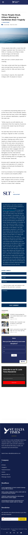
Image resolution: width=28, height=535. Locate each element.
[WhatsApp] (17, 532)
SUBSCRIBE (22, 519)
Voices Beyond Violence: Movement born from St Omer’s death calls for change (12, 501)
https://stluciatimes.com (9, 210)
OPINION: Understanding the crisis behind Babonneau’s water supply (18, 316)
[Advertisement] (14, 94)
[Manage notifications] (3, 518)
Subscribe (14, 382)
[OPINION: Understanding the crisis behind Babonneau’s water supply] (5, 316)
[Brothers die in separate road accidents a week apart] (5, 323)
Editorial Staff (6, 22)
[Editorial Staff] (7, 193)
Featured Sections (5, 469)
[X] (14, 532)
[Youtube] (21, 532)
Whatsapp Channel (6, 477)
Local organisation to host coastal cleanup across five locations (13, 488)
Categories (4, 467)
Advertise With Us (5, 474)
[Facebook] (7, 532)
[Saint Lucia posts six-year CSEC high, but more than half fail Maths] (5, 331)
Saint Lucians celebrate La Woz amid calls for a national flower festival (13, 492)
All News (3, 465)
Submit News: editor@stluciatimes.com (10, 453)
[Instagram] (10, 532)
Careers (3, 472)
